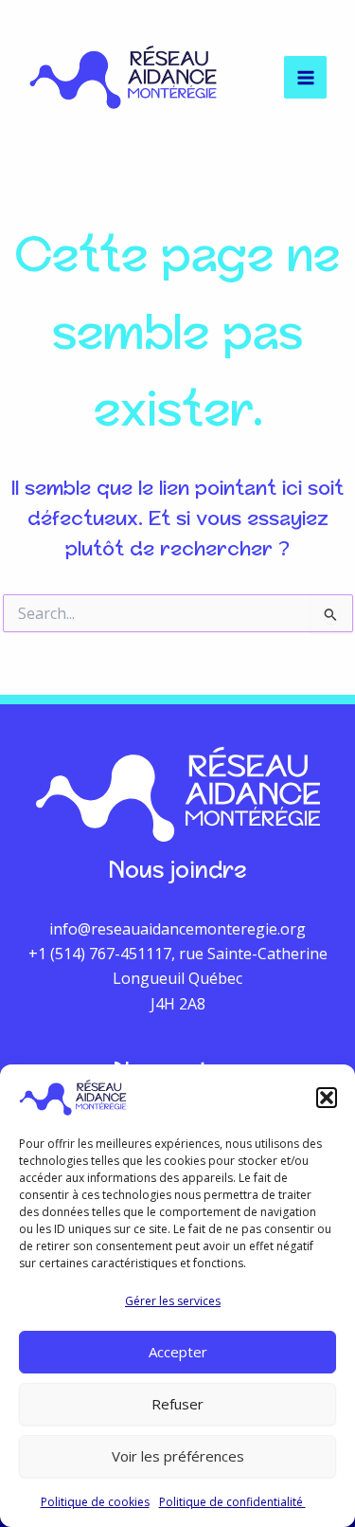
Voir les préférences (178, 1455)
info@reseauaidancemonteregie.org (177, 928)
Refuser (177, 1403)
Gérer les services (173, 1301)
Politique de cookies (95, 1502)
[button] (326, 1097)
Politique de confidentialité (232, 1502)
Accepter (178, 1351)
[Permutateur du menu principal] (305, 77)
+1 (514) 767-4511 (91, 953)
